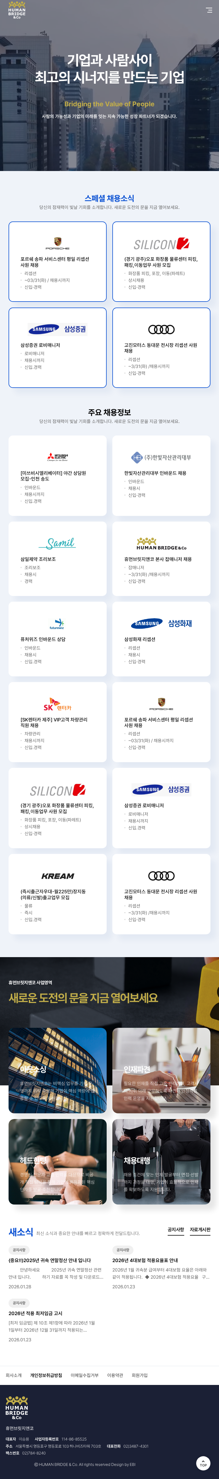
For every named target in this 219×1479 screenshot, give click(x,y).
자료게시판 (200, 1229)
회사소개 (14, 1375)
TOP (203, 1465)
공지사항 (176, 1229)
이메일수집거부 (85, 1375)
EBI (132, 1464)
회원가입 (140, 1375)
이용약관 (115, 1375)
